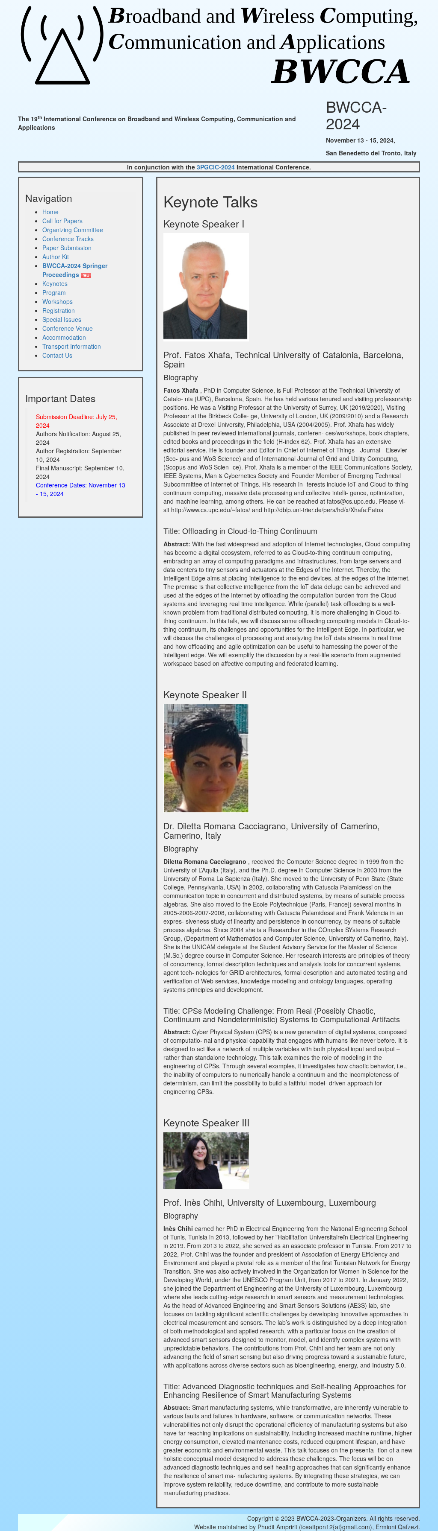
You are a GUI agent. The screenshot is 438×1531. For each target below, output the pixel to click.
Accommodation (64, 337)
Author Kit (55, 256)
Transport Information (71, 346)
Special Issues (61, 319)
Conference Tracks (68, 238)
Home (50, 211)
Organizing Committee (72, 229)
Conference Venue (67, 328)
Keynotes (55, 283)
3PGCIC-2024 (216, 167)
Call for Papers (62, 220)
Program (54, 292)
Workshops (57, 301)
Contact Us (57, 355)
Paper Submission (67, 247)
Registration (58, 310)
